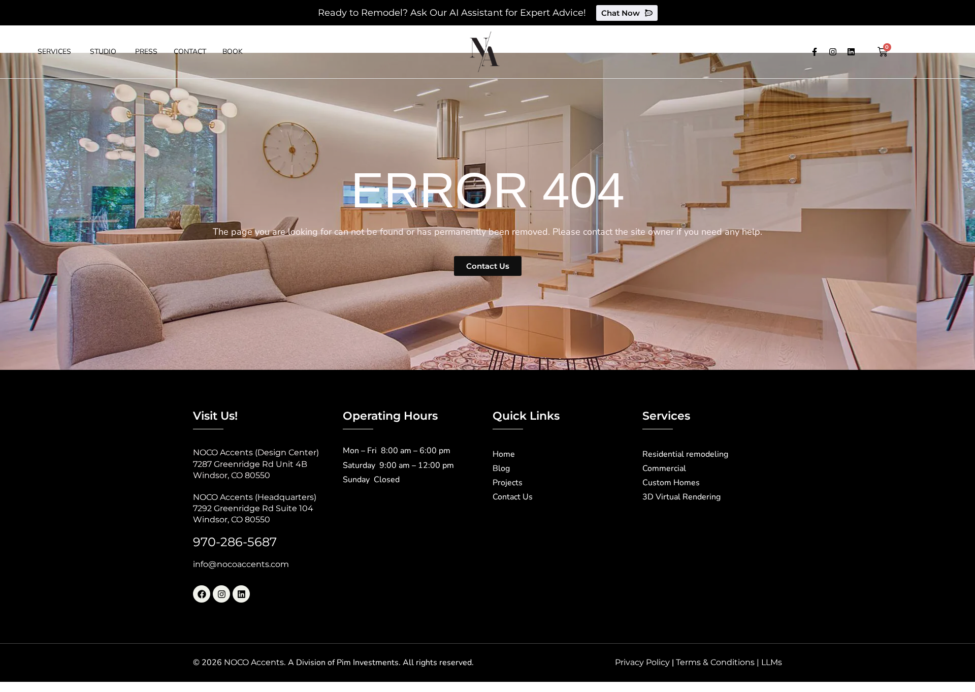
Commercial (664, 468)
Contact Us (513, 496)
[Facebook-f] (814, 52)
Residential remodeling (685, 454)
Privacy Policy (642, 662)
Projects (508, 482)
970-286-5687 (235, 541)
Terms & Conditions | (718, 662)
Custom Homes (671, 482)
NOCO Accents (254, 662)
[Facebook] (201, 594)
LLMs (771, 662)
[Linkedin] (851, 52)
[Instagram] (833, 52)
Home (504, 454)
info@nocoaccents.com (241, 564)
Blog (501, 468)
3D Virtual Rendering (681, 496)
